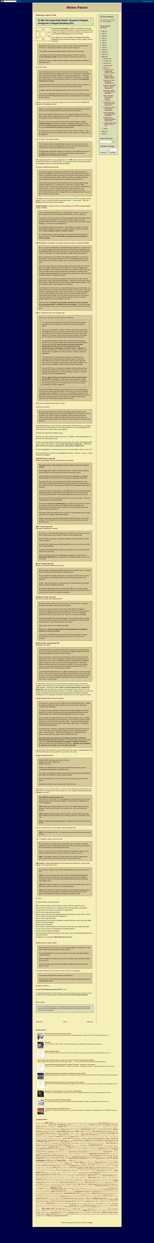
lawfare (115, 1168)
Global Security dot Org (51, 167)
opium (74, 1185)
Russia (88, 1198)
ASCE (115, 1128)
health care (105, 1155)
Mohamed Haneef (69, 1179)
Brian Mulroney (106, 1134)
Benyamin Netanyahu (57, 1133)
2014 (103, 38)
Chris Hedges (77, 1138)
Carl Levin (65, 1136)
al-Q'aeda (108, 1125)
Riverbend (83, 1195)
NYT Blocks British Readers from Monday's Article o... (109, 71)
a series (42, 1002)
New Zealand (89, 1182)
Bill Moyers (103, 1133)
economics (51, 1147)
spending (49, 1203)
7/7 (42, 1123)
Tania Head (105, 1205)
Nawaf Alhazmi (55, 1182)
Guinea (110, 1153)
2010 (103, 47)
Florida (74, 1150)
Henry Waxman (51, 1157)
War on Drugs (64, 1212)
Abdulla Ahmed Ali (82, 1123)
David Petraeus (56, 1143)
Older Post (90, 1022)
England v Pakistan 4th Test (44, 755)
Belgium (89, 1131)
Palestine (65, 1188)
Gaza (58, 1151)
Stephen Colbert (82, 1203)
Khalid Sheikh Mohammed (48, 1168)
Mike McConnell (103, 1177)
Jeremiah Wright (78, 1162)
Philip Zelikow (109, 1190)
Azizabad (96, 1129)
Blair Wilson (47, 1134)
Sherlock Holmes (45, 1201)
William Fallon (79, 1214)
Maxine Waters (62, 1175)
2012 (103, 42)
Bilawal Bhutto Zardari (87, 1133)
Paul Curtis (88, 1188)
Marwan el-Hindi (112, 1174)
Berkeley (66, 1133)
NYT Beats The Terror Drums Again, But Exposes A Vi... (109, 104)
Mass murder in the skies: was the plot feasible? (74, 243)
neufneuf (82, 1182)
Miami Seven (98, 1175)
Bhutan (78, 1133)
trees (96, 1209)
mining (47, 1179)
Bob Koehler (62, 1135)
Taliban (100, 1205)
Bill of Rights (112, 1133)
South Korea (109, 1201)
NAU (50, 1182)
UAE (39, 1210)
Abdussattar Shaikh (92, 1123)
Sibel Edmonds (69, 1201)
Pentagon (47, 1190)
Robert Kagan (48, 1196)
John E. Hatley (102, 1164)
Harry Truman (85, 1155)
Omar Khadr (39, 1185)
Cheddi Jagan (39, 1138)
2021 (103, 31)
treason (90, 1209)
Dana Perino (75, 1141)
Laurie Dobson (103, 1168)
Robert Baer (90, 1195)
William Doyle (61, 1214)
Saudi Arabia (52, 1199)
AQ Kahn (77, 1128)
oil (105, 1184)
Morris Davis (98, 1179)
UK (43, 1210)
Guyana (115, 1153)
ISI (66, 1160)
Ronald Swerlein (40, 1198)
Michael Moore (44, 1177)
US (73, 1210)
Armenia (100, 1128)
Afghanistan (63, 1125)
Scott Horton (79, 1199)
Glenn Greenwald (44, 1153)
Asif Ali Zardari (47, 1129)
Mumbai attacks (60, 1180)
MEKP (77, 1175)
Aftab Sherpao (74, 1124)
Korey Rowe (67, 1168)
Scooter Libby (65, 1199)
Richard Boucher (40, 1195)
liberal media (100, 1170)
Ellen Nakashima (100, 1146)
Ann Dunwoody (113, 1126)
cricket (59, 1007)
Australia (63, 1129)
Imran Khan (108, 1158)
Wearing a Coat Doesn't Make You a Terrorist (50, 565)
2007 (103, 54)
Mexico (90, 1175)
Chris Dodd (58, 1138)
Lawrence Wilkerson (40, 1170)
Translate (112, 152)
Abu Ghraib (102, 1123)
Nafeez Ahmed (79, 1180)
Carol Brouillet (82, 1136)
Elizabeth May (92, 1146)
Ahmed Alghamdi (83, 1124)
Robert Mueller (55, 1196)
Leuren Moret (92, 1170)
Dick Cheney (64, 1145)
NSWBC (85, 1184)
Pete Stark (68, 1190)
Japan (57, 1162)
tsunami (104, 1209)
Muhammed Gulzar (51, 1180)
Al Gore (100, 1125)
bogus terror (85, 1135)
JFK (115, 1162)
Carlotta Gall (73, 1136)
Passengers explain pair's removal (46, 528)
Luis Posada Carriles (84, 1172)
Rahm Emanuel (43, 1193)
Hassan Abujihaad (95, 1155)
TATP (82, 1008)
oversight (40, 1188)
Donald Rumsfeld (94, 1145)
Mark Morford (73, 1174)
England (64, 1007)
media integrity (70, 1175)
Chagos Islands (96, 1136)
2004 (103, 134)
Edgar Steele (62, 1146)
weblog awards (97, 1212)
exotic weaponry (78, 1148)
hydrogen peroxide (81, 1007)
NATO (45, 1182)
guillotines (103, 1153)
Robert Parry (64, 1196)
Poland (39, 1191)
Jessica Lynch (109, 1162)
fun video (110, 1150)
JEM (66, 1162)
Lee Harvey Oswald (82, 1170)
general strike (72, 1151)
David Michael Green (46, 1143)
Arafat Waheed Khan (49, 1007)
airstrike (91, 1125)
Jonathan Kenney (100, 1165)
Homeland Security (71, 1007)
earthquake (44, 1146)
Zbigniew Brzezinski (60, 1215)
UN (60, 1210)
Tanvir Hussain (76, 1008)
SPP (60, 1203)
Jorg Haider (108, 1165)
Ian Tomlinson (47, 1158)
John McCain (53, 1165)
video (99, 1210)
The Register (52, 243)
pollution (61, 1191)
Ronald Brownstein (104, 1196)
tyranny (116, 1209)
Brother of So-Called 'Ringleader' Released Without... (109, 82)
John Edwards (110, 1164)
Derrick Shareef (53, 1145)
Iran (52, 1160)
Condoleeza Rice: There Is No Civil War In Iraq (109, 124)
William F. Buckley (70, 1214)
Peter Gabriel (85, 1190)
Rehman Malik (87, 1193)
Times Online (66, 206)
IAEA (39, 1158)
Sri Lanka (64, 1203)
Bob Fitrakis (54, 1134)
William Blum (41, 1214)
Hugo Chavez (96, 1157)
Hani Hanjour (78, 1155)
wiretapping (49, 1215)
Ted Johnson (54, 1206)
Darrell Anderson (99, 1141)
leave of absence (56, 1170)
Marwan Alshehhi (104, 1174)
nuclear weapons (92, 1184)
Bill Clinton (96, 1133)
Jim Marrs (45, 1164)
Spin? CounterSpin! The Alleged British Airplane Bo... (109, 114)
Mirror (72, 37)
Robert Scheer (73, 1196)
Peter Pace (100, 1190)
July (105, 128)
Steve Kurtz (107, 1203)
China (45, 1138)
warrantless (71, 1212)
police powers (45, 1191)
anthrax (47, 1128)
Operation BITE (56, 1186)
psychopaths (95, 1191)
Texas (75, 1206)
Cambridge (50, 1136)
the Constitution (92, 1206)
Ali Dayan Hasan (52, 1126)
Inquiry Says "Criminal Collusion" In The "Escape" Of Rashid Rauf (63, 1091)
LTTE (69, 1172)
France (84, 1150)
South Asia (102, 1201)
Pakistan (70, 1008)
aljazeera (60, 1126)
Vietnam (105, 1210)
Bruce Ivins (114, 1134)
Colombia (69, 1140)
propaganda (78, 1191)
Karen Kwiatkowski (64, 1167)
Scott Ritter (95, 1199)
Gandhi (116, 1150)
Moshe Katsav (106, 1179)
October (106, 63)
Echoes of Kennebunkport (52, 1051)
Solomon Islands (80, 1201)
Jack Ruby (94, 1160)
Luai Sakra (74, 1172)
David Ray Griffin (66, 1143)
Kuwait (73, 1168)
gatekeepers (51, 1151)
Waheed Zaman (46, 1212)
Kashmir (80, 1167)
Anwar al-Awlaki (69, 1128)
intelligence (41, 1161)
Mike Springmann (112, 1177)
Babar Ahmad (102, 1129)
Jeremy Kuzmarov (89, 1162)
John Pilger (83, 1165)
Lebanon (47, 1008)
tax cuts (47, 1206)
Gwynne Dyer (47, 1155)
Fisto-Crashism (68, 1150)
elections (69, 1147)
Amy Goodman (78, 1126)
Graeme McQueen (64, 1153)
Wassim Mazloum (81, 1212)
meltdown (83, 1175)
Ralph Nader (51, 1193)
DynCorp (38, 1146)
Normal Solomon (48, 1184)
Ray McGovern (78, 1193)
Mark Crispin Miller (64, 1174)
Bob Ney (71, 1134)
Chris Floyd (66, 1138)
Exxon (85, 1148)
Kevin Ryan (111, 1167)
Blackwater (39, 1135)
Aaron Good (57, 1123)
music (67, 1180)
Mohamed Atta (60, 1179)
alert (45, 1126)
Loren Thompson (62, 1172)
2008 (103, 52)
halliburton (66, 1155)
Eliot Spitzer (84, 1146)
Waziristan (89, 1212)
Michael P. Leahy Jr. (64, 1177)
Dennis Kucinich (111, 1143)
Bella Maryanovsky (98, 1131)
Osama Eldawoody (113, 1185)
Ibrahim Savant (55, 1158)
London (46, 1172)
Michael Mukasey (54, 1177)
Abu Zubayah (112, 1123)
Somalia (88, 1201)
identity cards (64, 1158)
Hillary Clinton (61, 1157)
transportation (83, 1209)
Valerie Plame (93, 1210)
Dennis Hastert (101, 1143)
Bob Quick (77, 1134)
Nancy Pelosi (88, 1181)
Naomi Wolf (104, 1180)
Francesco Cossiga (91, 1150)
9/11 (46, 1123)
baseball (72, 1131)
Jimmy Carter (59, 1164)
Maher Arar (113, 1172)
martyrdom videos (62, 1008)
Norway (55, 1184)
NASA (110, 1180)
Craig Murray (108, 1140)
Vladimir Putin (112, 1210)
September (107, 65)
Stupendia (40, 1205)
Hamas (71, 1155)
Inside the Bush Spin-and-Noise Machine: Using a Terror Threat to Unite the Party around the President (65, 1060)
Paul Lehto (95, 1188)
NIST (116, 1182)
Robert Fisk (106, 1195)
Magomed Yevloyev (105, 1172)
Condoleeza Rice (77, 1140)
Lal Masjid (80, 1169)
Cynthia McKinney (65, 1141)
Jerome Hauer (99, 1162)
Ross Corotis (59, 1198)
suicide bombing (47, 1205)
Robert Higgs (40, 1196)
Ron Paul (96, 1196)
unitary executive (66, 1210)
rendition (94, 1193)
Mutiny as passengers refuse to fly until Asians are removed (54, 460)
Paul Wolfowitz (111, 1188)
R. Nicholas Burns (106, 1191)
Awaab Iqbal (76, 1129)
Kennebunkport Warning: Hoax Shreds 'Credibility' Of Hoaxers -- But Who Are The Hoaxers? (70, 1064)
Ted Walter (60, 1206)
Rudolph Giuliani (69, 1198)
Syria (95, 1205)
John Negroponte (73, 1165)
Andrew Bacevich (96, 1126)
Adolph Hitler (52, 1125)
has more (44, 313)
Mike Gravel (92, 1177)
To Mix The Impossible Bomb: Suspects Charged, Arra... (109, 87)
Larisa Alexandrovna (91, 1169)
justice (55, 1167)
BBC (56, 1007)
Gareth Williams (42, 1151)
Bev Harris (72, 1133)
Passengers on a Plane (43, 645)
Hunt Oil (104, 1157)
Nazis (71, 1182)
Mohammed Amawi (79, 1179)
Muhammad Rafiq (114, 1179)
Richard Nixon (57, 1195)
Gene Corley (64, 1151)
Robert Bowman (98, 1195)
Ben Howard (109, 1131)
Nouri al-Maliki (62, 1184)
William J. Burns (95, 1214)
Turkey (109, 1209)
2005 (103, 131)
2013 (103, 40)
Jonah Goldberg (91, 1165)
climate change (40, 1140)
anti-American (54, 1128)
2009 (103, 49)
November (107, 61)
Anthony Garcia (39, 1128)
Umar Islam (87, 1008)
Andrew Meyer (105, 1126)
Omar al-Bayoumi (112, 1184)
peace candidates (40, 1190)
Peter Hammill (92, 1190)
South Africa (96, 1201)
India (114, 1158)
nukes (101, 1184)
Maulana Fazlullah (40, 1175)
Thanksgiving (82, 1206)
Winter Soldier (40, 1215)
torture (74, 1209)
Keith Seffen (89, 1167)
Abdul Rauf (63, 1123)
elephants (77, 1146)
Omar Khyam (47, 1185)
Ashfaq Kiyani (39, 1129)
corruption (98, 1140)
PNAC (116, 1190)
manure (54, 1174)
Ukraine (48, 1210)
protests (87, 1191)
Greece (71, 1153)
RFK (100, 1193)
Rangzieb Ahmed (59, 1193)
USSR (85, 1210)
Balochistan (45, 1131)
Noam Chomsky (39, 1184)
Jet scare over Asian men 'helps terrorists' (49, 599)
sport (56, 1203)
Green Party (77, 1153)
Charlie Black (114, 1136)
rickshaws (77, 1195)
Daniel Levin (91, 1141)
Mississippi (53, 1179)
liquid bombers (53, 1008)
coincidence (50, 1140)
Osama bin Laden (100, 1186)
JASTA (62, 1162)
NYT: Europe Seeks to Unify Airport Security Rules (109, 109)
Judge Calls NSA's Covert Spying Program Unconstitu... (108, 98)
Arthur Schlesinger (108, 1128)
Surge (71, 1205)
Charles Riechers (105, 1136)
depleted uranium (41, 1145)
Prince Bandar (69, 1191)
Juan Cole (48, 1167)
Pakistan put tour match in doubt (46, 943)
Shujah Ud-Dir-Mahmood (57, 1201)
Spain (115, 1201)
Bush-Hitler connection (41, 1136)
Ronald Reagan (113, 1196)
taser (39, 1206)
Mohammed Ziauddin (89, 1179)
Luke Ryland (94, 1172)
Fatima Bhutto (39, 1150)
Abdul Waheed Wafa (72, 1123)
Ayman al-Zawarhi (86, 1129)
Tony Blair (59, 1209)
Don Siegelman (83, 1145)
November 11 (70, 1184)
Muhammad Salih (41, 1180)
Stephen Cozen (91, 1203)
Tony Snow (67, 1209)
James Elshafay (109, 1160)
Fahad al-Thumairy (92, 1148)
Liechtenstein (110, 1170)
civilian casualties (111, 1138)
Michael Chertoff (107, 1175)
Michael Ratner (74, 1177)
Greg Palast (84, 1153)
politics (53, 1191)
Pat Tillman (71, 1188)
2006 (103, 56)
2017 (103, 33)
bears (84, 1131)
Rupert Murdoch (80, 1198)
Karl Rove (72, 1167)
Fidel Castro (54, 1150)
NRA (76, 1184)
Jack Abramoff (78, 1160)
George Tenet (82, 1151)
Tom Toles (46, 1209)
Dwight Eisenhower (112, 1145)
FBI (45, 1150)
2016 (103, 35)
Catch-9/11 (47, 1042)
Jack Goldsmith (87, 1160)
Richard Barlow (113, 1193)
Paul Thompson (102, 1188)
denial (88, 1143)
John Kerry (44, 1165)
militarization (39, 1179)
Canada (57, 1136)
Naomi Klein (98, 1180)
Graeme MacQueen (54, 1153)
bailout (109, 1129)
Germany (106, 1151)
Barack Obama (62, 1131)
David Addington (109, 1141)
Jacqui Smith (102, 1160)
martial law (81, 1174)
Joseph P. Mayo (41, 1167)
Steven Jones (115, 1203)
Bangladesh (53, 1131)
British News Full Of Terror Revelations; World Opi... (109, 92)
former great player (53, 863)
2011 (103, 45)
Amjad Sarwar (70, 1126)
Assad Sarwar (56, 1129)
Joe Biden (66, 1164)
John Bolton (83, 1164)
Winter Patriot (77, 7)
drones (104, 1145)
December (107, 58)
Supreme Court (64, 1205)
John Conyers (92, 1164)
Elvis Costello (109, 1146)
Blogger (90, 1222)
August (106, 68)
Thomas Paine (102, 1206)
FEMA (49, 1150)
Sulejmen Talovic (56, 1205)
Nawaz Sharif (64, 1182)
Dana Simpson (83, 1141)
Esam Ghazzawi (63, 1148)
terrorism (67, 1206)
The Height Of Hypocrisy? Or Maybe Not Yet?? (57, 1108)
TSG (100, 1209)
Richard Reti (64, 1195)
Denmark (94, 1143)
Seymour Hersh (103, 1199)
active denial (44, 1124)
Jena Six (71, 1162)
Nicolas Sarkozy (109, 1182)
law (110, 1169)
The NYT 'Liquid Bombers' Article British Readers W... (109, 76)
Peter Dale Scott (76, 1190)
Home (65, 1022)
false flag (108, 1148)
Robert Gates (115, 1195)
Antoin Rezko (61, 1128)
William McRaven (104, 1214)
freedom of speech (102, 1150)
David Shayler (75, 1143)
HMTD (68, 1157)
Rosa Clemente (51, 1198)
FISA (60, 1150)
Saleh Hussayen (110, 1198)
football (79, 1150)
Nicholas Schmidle (99, 1182)
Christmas (84, 1138)
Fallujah (100, 1148)
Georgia (90, 1151)
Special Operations (40, 1203)
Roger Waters (89, 1196)
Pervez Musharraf (57, 1190)
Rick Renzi (71, 1195)
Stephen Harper (99, 1203)
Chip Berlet (51, 1138)
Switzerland (78, 1205)
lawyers (48, 1170)
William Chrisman (51, 1214)
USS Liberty (78, 1210)
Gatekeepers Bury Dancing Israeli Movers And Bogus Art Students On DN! (65, 1073)
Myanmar (72, 1180)
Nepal (77, 1182)
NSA (79, 1184)
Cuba (52, 1141)
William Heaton (87, 1214)
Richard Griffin (49, 1195)
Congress (88, 1140)
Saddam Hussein (98, 1198)
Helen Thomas (113, 1155)
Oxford (46, 1188)
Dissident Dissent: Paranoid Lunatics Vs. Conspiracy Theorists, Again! (64, 1082)
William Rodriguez (114, 1214)
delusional (83, 1143)
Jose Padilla (115, 1165)
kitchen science (59, 1168)
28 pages (38, 1123)
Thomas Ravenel (111, 1206)
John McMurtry (63, 1165)
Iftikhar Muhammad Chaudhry (77, 1158)
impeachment (99, 1158)
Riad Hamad (105, 1193)
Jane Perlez (42, 1162)
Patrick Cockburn (80, 1188)
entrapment (50, 1148)
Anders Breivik (86, 1126)
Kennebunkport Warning (101, 1167)
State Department (73, 1203)
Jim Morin (52, 1164)
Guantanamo (93, 1153)
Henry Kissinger (40, 1157)
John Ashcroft (75, 1164)
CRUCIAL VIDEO (43, 1141)
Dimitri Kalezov (74, 1145)
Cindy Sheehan (98, 1138)
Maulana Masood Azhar (52, 1175)
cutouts (56, 1141)
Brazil (100, 1134)
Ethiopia (71, 1148)
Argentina (94, 1128)
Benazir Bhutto (45, 1133)
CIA (90, 1138)
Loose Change (53, 1172)
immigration (90, 1158)
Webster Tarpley (106, 1212)
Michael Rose (83, 1177)
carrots (89, 1136)
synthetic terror (87, 1205)
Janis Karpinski (51, 1162)
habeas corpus (57, 1155)
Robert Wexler (81, 1196)
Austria (70, 1129)
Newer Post (39, 1022)
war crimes (54, 1212)
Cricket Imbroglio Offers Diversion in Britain (49, 698)
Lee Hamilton (73, 1170)
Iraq (59, 1161)
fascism (113, 1148)
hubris (88, 1157)
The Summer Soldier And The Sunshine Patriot (58, 1033)
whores (116, 1212)
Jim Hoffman (39, 1164)
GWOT (38, 1155)
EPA (57, 1148)
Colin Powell (60, 1140)
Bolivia (94, 1135)
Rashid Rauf (68, 1193)
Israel (43, 1008)
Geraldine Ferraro (98, 1151)
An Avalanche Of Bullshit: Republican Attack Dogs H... (109, 119)
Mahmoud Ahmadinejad (42, 1174)
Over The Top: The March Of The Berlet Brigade (58, 1099)
